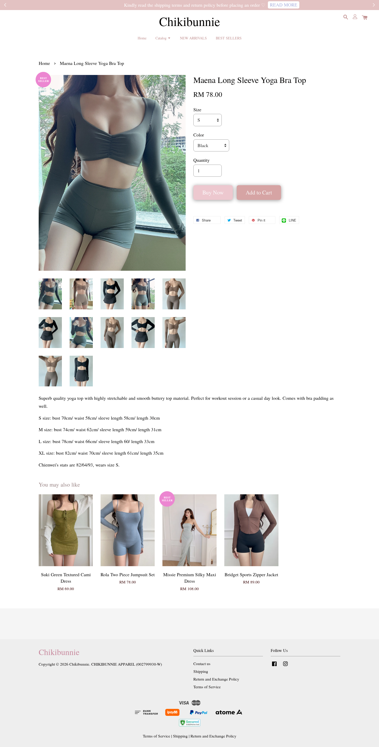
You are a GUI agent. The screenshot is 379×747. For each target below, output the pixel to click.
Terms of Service (207, 686)
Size (197, 109)
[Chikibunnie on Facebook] (274, 665)
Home (142, 38)
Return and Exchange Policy (216, 679)
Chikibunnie (189, 21)
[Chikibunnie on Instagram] (285, 665)
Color (198, 135)
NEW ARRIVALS (193, 38)
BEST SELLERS (229, 38)
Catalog (161, 38)
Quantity (201, 160)
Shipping (200, 671)
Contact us (201, 663)
